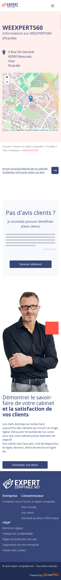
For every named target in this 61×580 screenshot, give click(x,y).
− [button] (7, 82)
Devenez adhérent (30, 264)
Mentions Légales (12, 528)
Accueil (6, 146)
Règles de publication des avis (19, 539)
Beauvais (15, 150)
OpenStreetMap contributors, (37, 130)
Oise (4, 150)
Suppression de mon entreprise (20, 544)
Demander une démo (25, 465)
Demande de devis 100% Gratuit (40, 518)
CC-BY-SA (53, 130)
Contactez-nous (11, 501)
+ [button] (7, 77)
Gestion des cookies (14, 550)
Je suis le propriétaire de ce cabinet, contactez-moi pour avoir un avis (25, 170)
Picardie (51, 146)
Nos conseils (28, 507)
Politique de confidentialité (17, 533)
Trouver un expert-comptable (28, 146)
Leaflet (12, 130)
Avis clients (27, 512)
